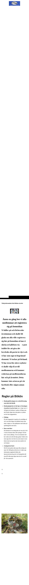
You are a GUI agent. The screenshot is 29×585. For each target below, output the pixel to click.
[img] (14, 152)
